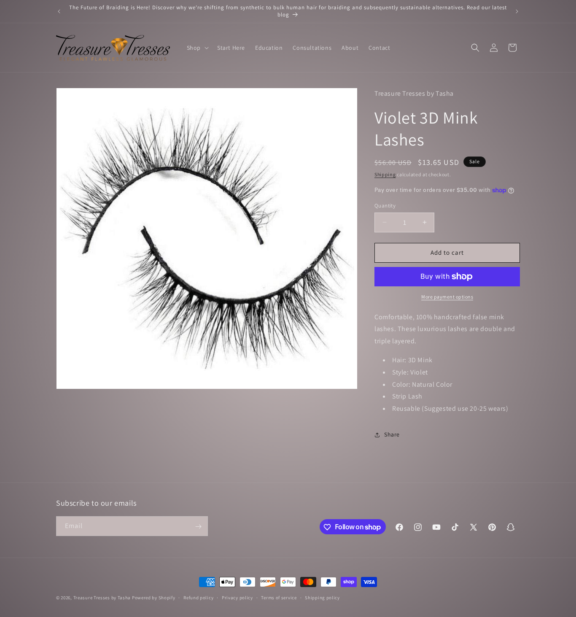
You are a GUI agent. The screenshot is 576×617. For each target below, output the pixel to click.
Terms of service (278, 597)
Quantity (385, 205)
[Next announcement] (517, 11)
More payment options (447, 297)
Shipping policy (322, 597)
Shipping (385, 174)
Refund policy (198, 597)
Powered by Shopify (153, 598)
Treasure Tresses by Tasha (102, 598)
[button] (197, 48)
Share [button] (392, 434)
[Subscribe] (198, 526)
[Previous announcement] (59, 11)
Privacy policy (237, 597)
